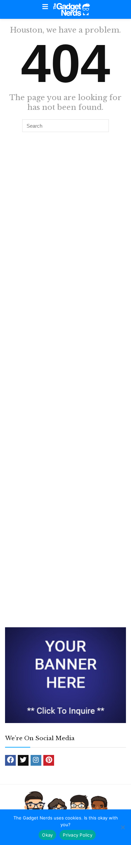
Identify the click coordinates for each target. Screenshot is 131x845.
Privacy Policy (77, 835)
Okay (47, 835)
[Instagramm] (36, 760)
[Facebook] (10, 760)
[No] (122, 827)
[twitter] (23, 760)
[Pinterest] (48, 760)
